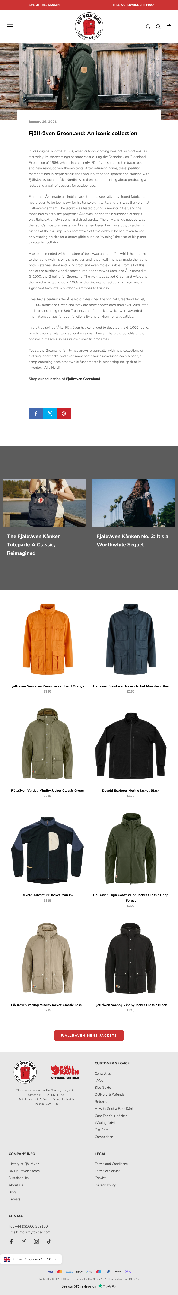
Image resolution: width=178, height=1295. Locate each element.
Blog (12, 1192)
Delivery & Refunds (109, 1094)
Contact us (103, 1073)
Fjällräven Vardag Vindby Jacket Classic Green (47, 790)
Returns (101, 1101)
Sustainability (19, 1178)
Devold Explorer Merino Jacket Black (130, 790)
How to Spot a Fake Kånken (116, 1108)
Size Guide (103, 1087)
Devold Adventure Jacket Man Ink (47, 895)
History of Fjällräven (24, 1163)
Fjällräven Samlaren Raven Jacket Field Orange (47, 686)
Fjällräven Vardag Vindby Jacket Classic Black (131, 1005)
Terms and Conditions (111, 1163)
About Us (16, 1185)
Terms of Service (107, 1171)
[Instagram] (36, 1241)
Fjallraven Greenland (83, 379)
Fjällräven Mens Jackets (89, 1036)
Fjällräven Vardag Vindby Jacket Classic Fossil (47, 1005)
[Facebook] (11, 1241)
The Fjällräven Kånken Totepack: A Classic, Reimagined (34, 545)
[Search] (158, 26)
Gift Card (102, 1130)
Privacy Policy (105, 1185)
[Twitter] (24, 1241)
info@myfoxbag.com (35, 1232)
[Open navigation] (10, 26)
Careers (14, 1199)
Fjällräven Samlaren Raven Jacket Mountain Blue (131, 686)
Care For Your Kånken (111, 1115)
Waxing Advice (106, 1122)
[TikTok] (49, 1241)
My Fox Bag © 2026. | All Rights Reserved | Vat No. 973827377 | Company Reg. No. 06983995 (89, 1279)
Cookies (100, 1178)
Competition (104, 1136)
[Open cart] (169, 26)
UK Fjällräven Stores (24, 1171)
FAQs (99, 1080)
